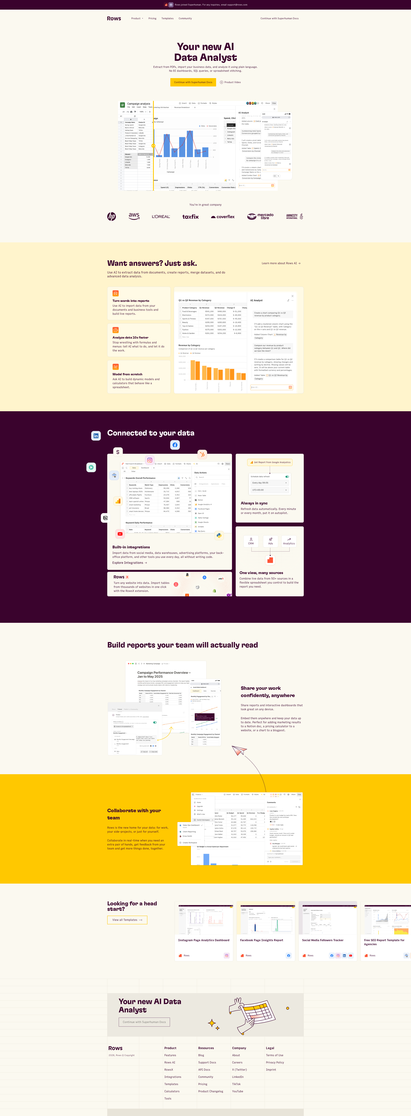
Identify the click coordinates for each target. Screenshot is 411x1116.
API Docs (204, 1069)
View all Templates (124, 920)
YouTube (237, 1091)
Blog (201, 1055)
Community (205, 1077)
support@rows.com (237, 4)
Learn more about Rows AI (279, 263)
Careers (237, 1062)
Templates (171, 1084)
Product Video (232, 82)
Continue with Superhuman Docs (193, 82)
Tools (167, 1098)
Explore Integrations (127, 563)
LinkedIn (238, 1077)
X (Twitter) (239, 1069)
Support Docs (207, 1062)
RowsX (168, 1069)
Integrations (172, 1077)
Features (170, 1055)
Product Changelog (210, 1091)
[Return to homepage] (114, 18)
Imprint (271, 1069)
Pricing (202, 1084)
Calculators (171, 1091)
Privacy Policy (275, 1062)
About (236, 1055)
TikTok (236, 1084)
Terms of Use (274, 1055)
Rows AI (169, 1062)
